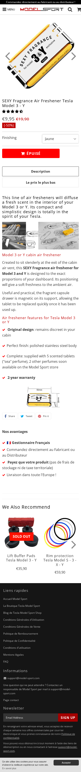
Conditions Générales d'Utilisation (23, 620)
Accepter (66, 762)
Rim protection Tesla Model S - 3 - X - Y (59, 560)
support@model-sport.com (23, 678)
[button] (13, 111)
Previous (7, 55)
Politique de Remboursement (20, 633)
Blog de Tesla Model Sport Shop (22, 613)
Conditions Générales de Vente (21, 626)
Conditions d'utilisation (16, 648)
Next (73, 55)
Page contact (11, 700)
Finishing (9, 137)
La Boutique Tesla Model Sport (21, 606)
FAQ (5, 661)
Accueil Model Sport (15, 599)
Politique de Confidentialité (19, 641)
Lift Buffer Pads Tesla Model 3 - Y (21, 558)
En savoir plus (9, 768)
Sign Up (68, 717)
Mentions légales (13, 655)
